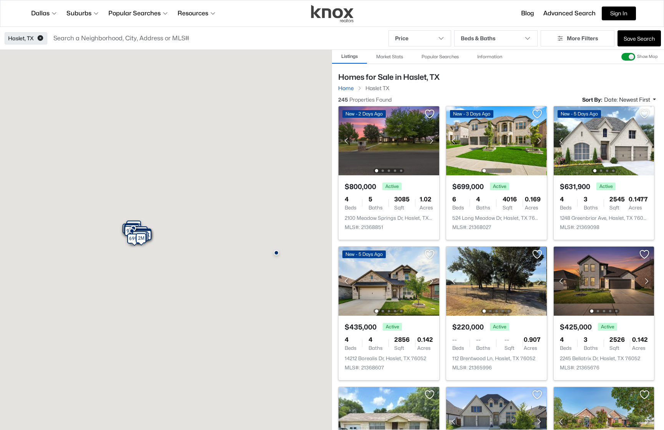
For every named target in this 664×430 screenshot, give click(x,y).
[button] (40, 38)
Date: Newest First (627, 99)
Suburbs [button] (78, 13)
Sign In (618, 13)
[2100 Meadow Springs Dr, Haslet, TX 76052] (389, 140)
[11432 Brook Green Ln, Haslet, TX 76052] (603, 421)
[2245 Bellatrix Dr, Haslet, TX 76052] (603, 280)
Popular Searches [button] (134, 13)
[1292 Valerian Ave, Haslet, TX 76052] (496, 421)
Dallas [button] (40, 13)
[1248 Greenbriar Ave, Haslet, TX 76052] (603, 140)
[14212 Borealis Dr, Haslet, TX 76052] (389, 280)
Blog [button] (527, 13)
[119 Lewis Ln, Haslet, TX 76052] (389, 421)
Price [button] (401, 38)
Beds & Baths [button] (478, 38)
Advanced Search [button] (569, 13)
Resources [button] (193, 13)
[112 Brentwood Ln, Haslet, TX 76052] (496, 280)
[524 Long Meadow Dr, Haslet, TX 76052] (496, 140)
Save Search (639, 38)
